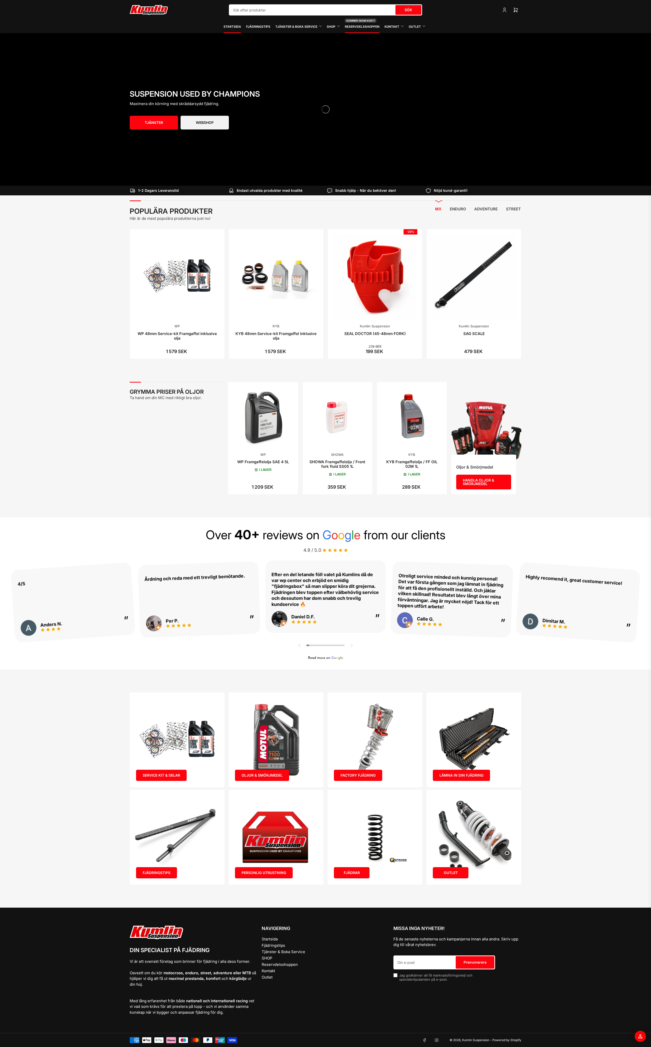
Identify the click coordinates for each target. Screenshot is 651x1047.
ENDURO (458, 209)
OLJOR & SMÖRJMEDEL (262, 775)
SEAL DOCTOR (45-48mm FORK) (375, 333)
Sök (408, 10)
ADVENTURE (486, 209)
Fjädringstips (258, 26)
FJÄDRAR (352, 872)
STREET (513, 209)
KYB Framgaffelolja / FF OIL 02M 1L (411, 464)
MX (438, 209)
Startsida (232, 26)
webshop (205, 122)
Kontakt (391, 26)
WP (177, 326)
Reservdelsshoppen (362, 24)
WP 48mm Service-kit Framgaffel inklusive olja (177, 336)
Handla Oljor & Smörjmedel (478, 482)
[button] (299, 645)
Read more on (325, 658)
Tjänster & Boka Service (296, 26)
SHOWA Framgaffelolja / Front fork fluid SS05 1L (337, 464)
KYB (276, 326)
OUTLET (451, 872)
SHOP (331, 26)
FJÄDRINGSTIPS (156, 872)
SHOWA (337, 455)
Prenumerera (475, 962)
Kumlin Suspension (375, 326)
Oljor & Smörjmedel (474, 467)
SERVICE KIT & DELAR (161, 775)
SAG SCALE (474, 333)
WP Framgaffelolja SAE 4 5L (263, 461)
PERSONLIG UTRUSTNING (264, 872)
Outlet (415, 26)
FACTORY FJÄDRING (358, 775)
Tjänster (154, 122)
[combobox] (325, 10)
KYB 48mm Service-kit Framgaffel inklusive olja (276, 336)
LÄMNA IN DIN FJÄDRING (461, 775)
